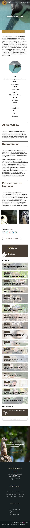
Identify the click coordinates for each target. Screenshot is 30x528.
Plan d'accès (16, 514)
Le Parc (9, 32)
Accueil (4, 32)
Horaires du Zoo (16, 509)
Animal (13, 32)
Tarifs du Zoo (16, 512)
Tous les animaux (13, 238)
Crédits (3, 525)
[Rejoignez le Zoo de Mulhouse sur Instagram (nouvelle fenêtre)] (23, 2)
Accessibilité (14, 524)
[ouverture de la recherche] (27, 2)
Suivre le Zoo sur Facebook (16, 491)
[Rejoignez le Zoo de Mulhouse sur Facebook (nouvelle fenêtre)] (21, 2)
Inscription (15, 452)
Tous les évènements (15, 419)
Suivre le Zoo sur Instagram (16, 494)
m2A (24, 522)
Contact (14, 525)
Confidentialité (21, 524)
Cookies (9, 525)
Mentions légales (6, 524)
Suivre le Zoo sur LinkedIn (16, 496)
